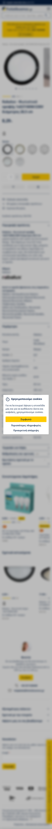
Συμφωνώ (26, 419)
